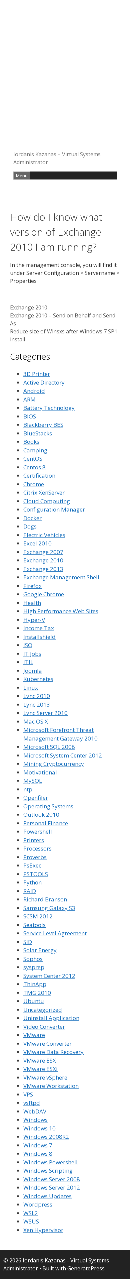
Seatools (34, 925)
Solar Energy (40, 950)
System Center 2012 (49, 976)
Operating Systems (48, 806)
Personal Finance (45, 823)
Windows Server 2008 (51, 1179)
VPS (28, 1094)
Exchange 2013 (43, 569)
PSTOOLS (35, 874)
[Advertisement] (65, 78)
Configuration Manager (54, 509)
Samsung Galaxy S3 (49, 908)
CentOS (32, 458)
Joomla (32, 670)
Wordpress (37, 1204)
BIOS (29, 416)
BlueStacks (37, 433)
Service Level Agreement (55, 933)
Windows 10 (39, 1128)
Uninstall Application (51, 1018)
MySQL (32, 780)
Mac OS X (35, 721)
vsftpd (31, 1102)
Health (32, 603)
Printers (33, 840)
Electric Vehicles (44, 535)
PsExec (32, 865)
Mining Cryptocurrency (53, 763)
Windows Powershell (50, 1162)
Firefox (32, 586)
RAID (29, 891)
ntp (27, 789)
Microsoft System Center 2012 (62, 755)
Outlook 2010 (41, 814)
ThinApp (34, 984)
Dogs (30, 526)
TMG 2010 (37, 992)
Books (31, 441)
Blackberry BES (43, 424)
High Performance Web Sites (60, 611)
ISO (27, 645)
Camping (35, 450)
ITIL (28, 662)
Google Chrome (43, 594)
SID (27, 942)
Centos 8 (34, 467)
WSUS (31, 1221)
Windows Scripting (48, 1170)
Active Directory (44, 382)
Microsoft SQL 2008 (49, 747)
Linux (30, 687)
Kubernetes (38, 679)
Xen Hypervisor (43, 1230)
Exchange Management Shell (61, 577)
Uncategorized (42, 1009)
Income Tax (38, 628)
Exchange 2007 (43, 552)
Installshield (39, 636)
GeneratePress (86, 1268)
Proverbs (35, 857)
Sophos (33, 959)
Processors (37, 848)
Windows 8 (37, 1153)
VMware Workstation (51, 1086)
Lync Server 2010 (45, 713)
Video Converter (44, 1026)
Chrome (33, 484)
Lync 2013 (36, 704)
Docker (32, 518)
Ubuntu (33, 1001)
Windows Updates (47, 1196)
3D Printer (36, 374)
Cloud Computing (46, 501)
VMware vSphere (45, 1077)
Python (32, 882)
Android (34, 391)
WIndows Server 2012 (51, 1187)
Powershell (37, 831)
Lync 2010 (36, 696)
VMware (34, 1035)
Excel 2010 (37, 543)
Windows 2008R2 (46, 1136)
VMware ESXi (40, 1069)
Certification (39, 475)
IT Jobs (32, 653)
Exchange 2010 (28, 307)
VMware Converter (47, 1043)
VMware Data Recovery (53, 1052)
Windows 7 (37, 1145)
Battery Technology (49, 407)
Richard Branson (45, 899)
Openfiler (35, 797)
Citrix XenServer (44, 492)
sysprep (33, 967)
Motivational (40, 772)
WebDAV (34, 1111)
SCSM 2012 (38, 916)
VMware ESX (39, 1060)
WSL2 (30, 1213)
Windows (35, 1119)
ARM (29, 399)
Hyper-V (34, 620)
